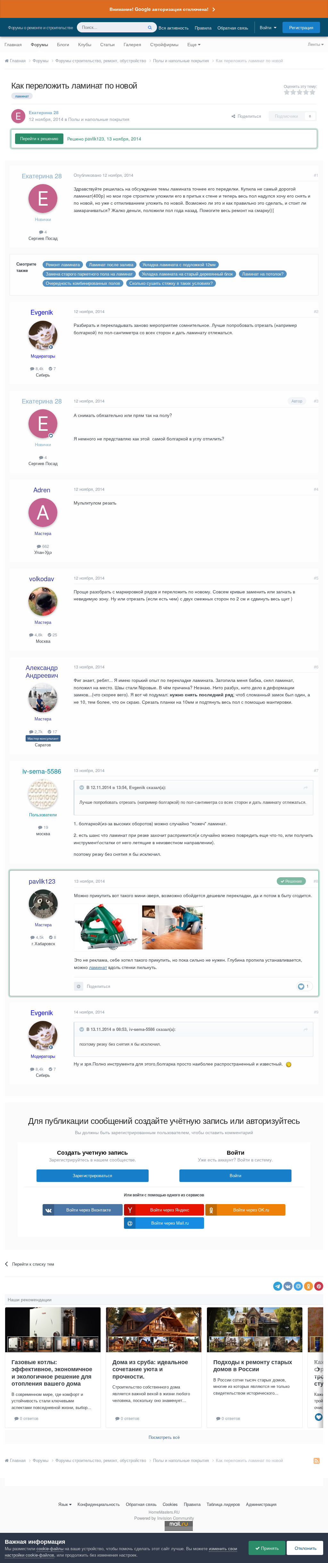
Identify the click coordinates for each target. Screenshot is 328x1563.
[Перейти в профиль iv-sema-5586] (43, 793)
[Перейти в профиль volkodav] (43, 601)
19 (45, 827)
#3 (316, 401)
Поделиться (248, 116)
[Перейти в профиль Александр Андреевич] (43, 698)
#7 (316, 770)
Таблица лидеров (223, 1504)
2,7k (38, 731)
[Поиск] (150, 27)
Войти (267, 27)
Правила (203, 28)
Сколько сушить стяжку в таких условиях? (171, 283)
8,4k (39, 368)
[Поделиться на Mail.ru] (298, 1286)
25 (54, 635)
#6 (316, 667)
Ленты (314, 44)
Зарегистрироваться (92, 1175)
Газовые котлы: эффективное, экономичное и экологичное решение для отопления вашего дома (52, 1373)
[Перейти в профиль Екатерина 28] (18, 116)
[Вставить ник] (78, 986)
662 (45, 546)
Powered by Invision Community (164, 1518)
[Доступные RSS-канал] (316, 1460)
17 (54, 731)
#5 (316, 578)
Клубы (84, 44)
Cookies (170, 1504)
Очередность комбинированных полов (83, 283)
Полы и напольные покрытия (98, 119)
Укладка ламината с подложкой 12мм (179, 264)
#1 (316, 175)
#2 (316, 311)
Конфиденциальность (99, 1504)
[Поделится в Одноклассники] (308, 1286)
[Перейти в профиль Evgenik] (43, 335)
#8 (316, 881)
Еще (192, 44)
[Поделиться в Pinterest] (318, 1286)
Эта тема (125, 27)
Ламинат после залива (111, 264)
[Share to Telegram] (277, 1286)
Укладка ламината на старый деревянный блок (187, 274)
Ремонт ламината (63, 264)
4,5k (39, 937)
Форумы (39, 44)
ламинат (98, 967)
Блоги (63, 44)
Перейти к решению (39, 138)
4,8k (38, 635)
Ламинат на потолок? (262, 274)
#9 (316, 1012)
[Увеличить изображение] (288, 1063)
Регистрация (301, 27)
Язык (63, 1504)
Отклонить (304, 1548)
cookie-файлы (50, 1548)
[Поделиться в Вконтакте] (287, 1286)
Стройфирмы (164, 44)
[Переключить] (82, 787)
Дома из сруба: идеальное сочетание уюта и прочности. (150, 1369)
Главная (13, 44)
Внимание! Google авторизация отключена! (159, 9)
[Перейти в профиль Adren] (43, 512)
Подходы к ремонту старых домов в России (252, 1365)
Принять (269, 1548)
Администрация (261, 1504)
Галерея (132, 44)
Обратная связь (232, 28)
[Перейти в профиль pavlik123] (43, 903)
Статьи (107, 44)
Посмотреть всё (164, 1437)
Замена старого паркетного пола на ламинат (89, 274)
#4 (316, 489)
